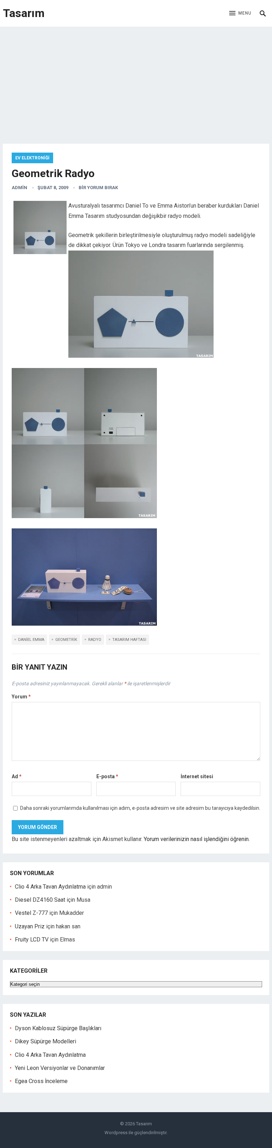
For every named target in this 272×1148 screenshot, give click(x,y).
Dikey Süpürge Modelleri (45, 1041)
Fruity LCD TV (32, 939)
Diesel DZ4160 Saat (40, 899)
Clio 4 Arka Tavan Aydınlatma (50, 886)
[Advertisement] (136, 80)
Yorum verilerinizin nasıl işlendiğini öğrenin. (197, 839)
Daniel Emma (31, 639)
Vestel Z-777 (31, 913)
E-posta (107, 776)
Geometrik (66, 639)
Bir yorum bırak (98, 187)
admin (19, 187)
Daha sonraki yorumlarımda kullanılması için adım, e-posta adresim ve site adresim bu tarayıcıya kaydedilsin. (140, 808)
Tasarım (24, 13)
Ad (17, 776)
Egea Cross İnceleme (41, 1081)
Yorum (21, 696)
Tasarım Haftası (129, 639)
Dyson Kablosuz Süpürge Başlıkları (58, 1028)
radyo (94, 639)
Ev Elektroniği (32, 157)
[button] (240, 13)
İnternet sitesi (197, 776)
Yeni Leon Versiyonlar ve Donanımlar (60, 1068)
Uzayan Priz (30, 926)
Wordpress (116, 1132)
